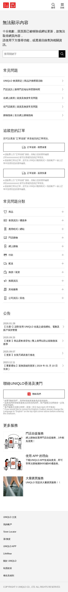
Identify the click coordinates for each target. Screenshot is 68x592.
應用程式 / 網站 (16, 229)
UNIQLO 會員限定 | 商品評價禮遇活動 (23, 80)
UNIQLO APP (9, 546)
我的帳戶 (7, 524)
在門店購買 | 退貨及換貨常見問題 (20, 106)
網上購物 (13, 246)
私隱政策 (7, 568)
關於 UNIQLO (9, 561)
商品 (11, 211)
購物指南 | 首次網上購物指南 (18, 115)
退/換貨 (6, 539)
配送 (11, 263)
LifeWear (7, 553)
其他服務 (13, 289)
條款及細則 (8, 575)
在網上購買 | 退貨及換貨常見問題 (20, 98)
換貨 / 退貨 (14, 272)
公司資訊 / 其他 (16, 298)
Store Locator (9, 531)
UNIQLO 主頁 (9, 517)
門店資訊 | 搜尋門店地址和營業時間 (21, 89)
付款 (11, 255)
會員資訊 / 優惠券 (18, 220)
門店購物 (13, 237)
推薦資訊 (13, 280)
